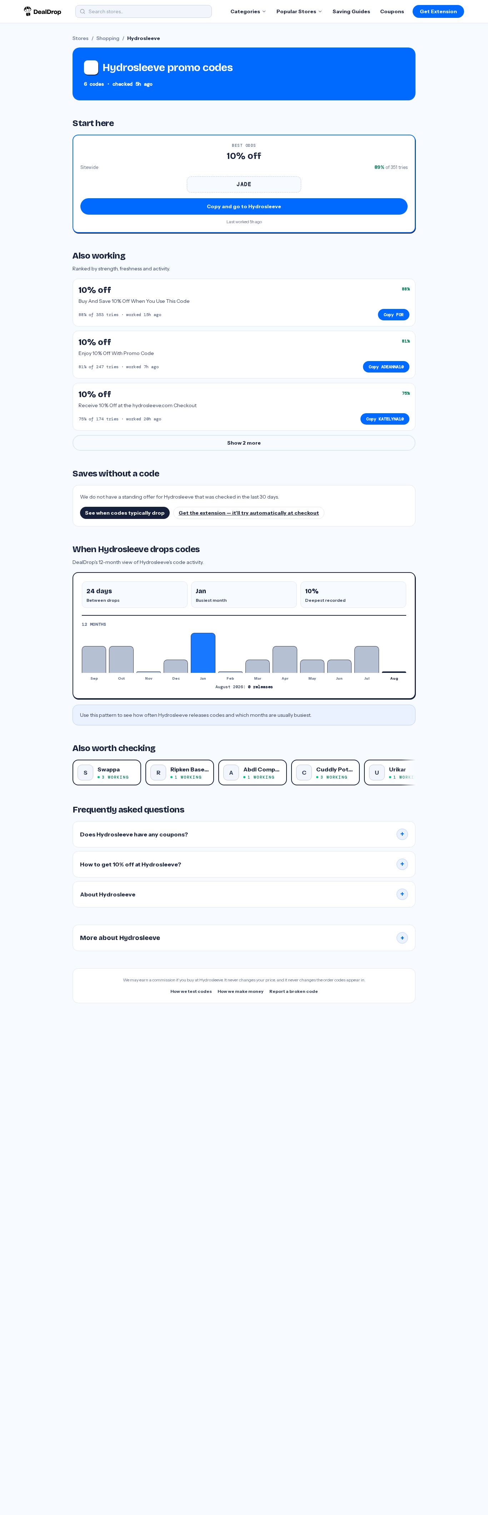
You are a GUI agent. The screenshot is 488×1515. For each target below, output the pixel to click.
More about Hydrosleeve (242, 938)
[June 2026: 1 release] (339, 666)
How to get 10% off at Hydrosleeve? (242, 864)
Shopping (107, 38)
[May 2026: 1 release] (312, 666)
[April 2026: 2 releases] (285, 659)
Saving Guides (351, 11)
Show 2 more (244, 443)
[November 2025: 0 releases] (148, 672)
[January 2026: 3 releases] (203, 653)
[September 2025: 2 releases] (94, 659)
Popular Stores (296, 11)
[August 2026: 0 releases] (394, 672)
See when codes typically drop (125, 513)
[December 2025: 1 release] (176, 666)
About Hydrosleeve (242, 894)
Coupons (392, 11)
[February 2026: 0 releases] (230, 672)
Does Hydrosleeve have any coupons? (242, 834)
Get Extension (438, 11)
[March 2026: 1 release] (257, 666)
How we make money (241, 991)
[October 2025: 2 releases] (121, 659)
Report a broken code (293, 991)
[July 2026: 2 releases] (366, 659)
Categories (245, 11)
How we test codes (191, 991)
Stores (81, 38)
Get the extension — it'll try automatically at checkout (249, 513)
